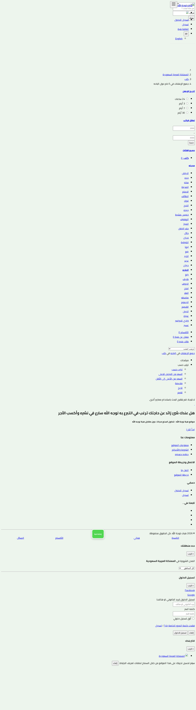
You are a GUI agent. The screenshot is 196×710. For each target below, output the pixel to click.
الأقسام (59, 538)
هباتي (137, 538)
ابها (187, 247)
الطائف (185, 196)
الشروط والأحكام (180, 449)
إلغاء (191, 633)
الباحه (185, 270)
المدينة (185, 187)
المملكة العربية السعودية (176, 74)
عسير (186, 325)
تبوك (186, 201)
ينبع (187, 251)
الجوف (185, 283)
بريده (186, 210)
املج (186, 288)
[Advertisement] (98, 43)
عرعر (186, 260)
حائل (186, 233)
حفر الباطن (183, 228)
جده (187, 178)
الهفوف (184, 219)
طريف (186, 279)
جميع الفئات (189, 150)
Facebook (190, 590)
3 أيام (182, 103)
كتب (187, 79)
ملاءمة (179, 383)
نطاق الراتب (189, 120)
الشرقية (185, 242)
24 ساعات (180, 99)
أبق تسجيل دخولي (182, 618)
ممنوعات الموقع (180, 445)
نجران (186, 237)
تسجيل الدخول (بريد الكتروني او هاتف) (176, 599)
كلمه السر (190, 609)
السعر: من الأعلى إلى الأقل (169, 378)
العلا (186, 293)
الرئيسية (175, 538)
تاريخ (180, 388)
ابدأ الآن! (190, 429)
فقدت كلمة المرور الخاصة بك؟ (179, 625)
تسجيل (185, 495)
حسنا (191, 143)
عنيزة (186, 316)
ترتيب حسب (177, 369)
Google (191, 595)
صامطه (185, 297)
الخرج (186, 205)
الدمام (185, 191)
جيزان (186, 265)
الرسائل (20, 538)
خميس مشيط (182, 214)
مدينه (192, 166)
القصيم (185, 306)
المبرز (186, 224)
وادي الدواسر (182, 320)
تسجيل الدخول (181, 20)
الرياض (185, 173)
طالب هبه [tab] (183, 341)
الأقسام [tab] (184, 332)
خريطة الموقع (181, 474)
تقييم (180, 392)
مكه (186, 182)
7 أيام (182, 108)
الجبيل (186, 311)
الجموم (185, 302)
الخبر (186, 256)
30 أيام (181, 112)
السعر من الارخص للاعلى (170, 374)
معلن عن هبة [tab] (181, 337)
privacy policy (182, 454)
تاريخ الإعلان (189, 91)
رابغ (187, 274)
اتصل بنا (185, 470)
